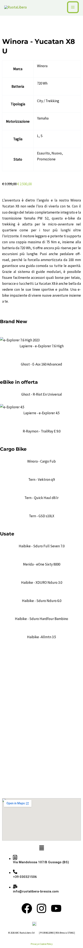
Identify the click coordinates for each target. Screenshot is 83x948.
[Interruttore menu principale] (73, 7)
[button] (41, 848)
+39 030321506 (25, 877)
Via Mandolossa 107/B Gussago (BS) (41, 862)
